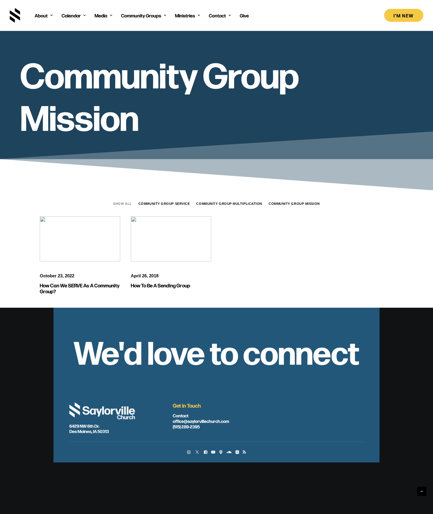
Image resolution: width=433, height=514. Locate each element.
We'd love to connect (216, 351)
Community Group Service (82, 230)
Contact (180, 415)
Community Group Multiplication (181, 232)
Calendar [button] (71, 15)
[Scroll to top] (422, 490)
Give (244, 15)
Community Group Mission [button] (294, 203)
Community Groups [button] (141, 15)
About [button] (41, 15)
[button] (171, 238)
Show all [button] (122, 203)
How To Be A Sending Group (160, 285)
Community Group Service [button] (164, 203)
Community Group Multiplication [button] (229, 203)
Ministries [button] (185, 15)
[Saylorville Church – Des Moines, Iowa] (15, 15)
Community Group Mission (82, 239)
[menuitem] (44, 15)
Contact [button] (217, 15)
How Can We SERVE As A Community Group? (80, 288)
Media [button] (101, 15)
